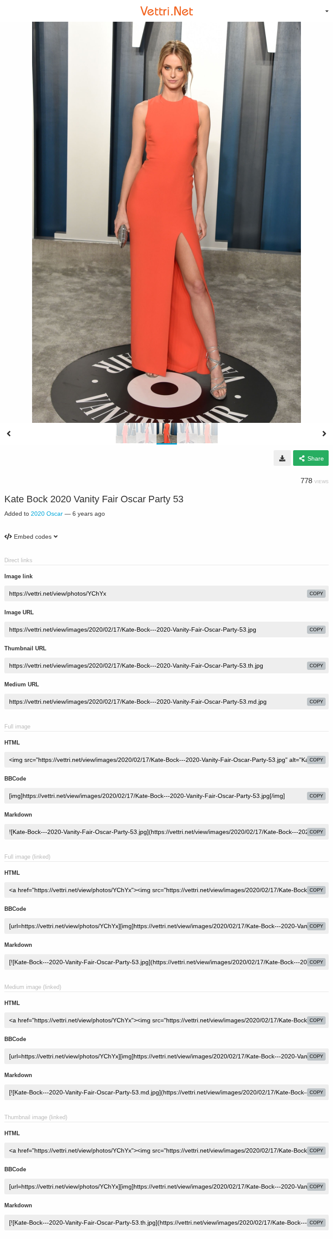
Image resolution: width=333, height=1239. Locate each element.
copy (316, 593)
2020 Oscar (47, 513)
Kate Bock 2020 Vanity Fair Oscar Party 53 (93, 499)
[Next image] (324, 433)
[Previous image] (8, 433)
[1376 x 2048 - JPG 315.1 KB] (282, 458)
